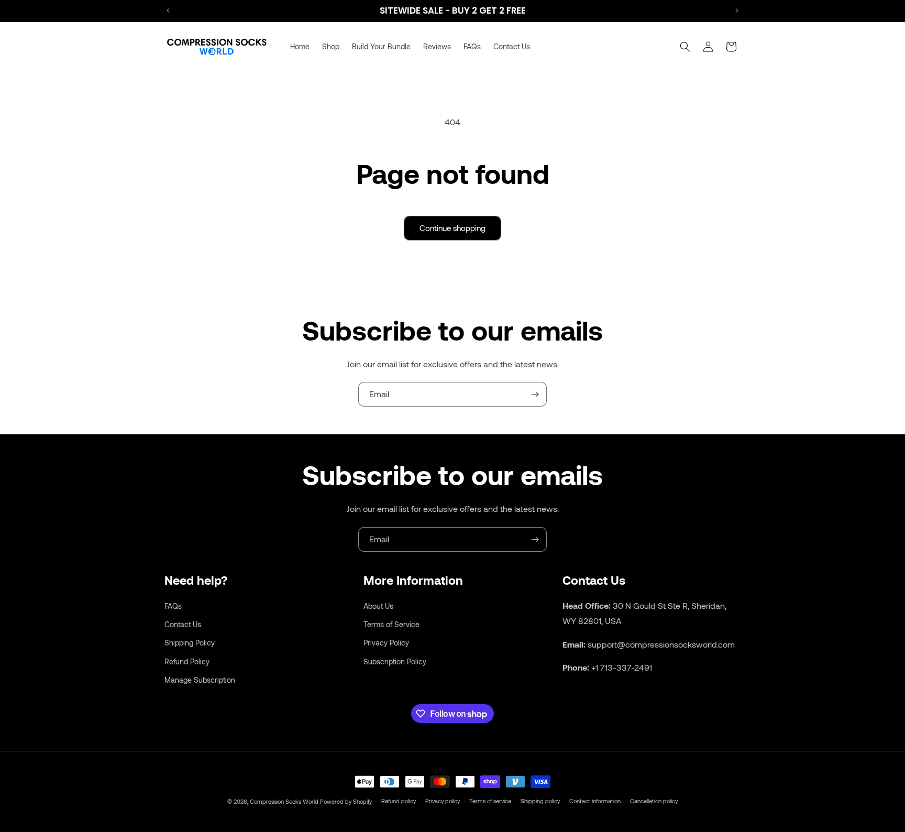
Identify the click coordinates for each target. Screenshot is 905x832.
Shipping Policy (189, 642)
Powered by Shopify (346, 801)
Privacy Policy (386, 642)
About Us (378, 605)
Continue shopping (452, 228)
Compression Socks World (284, 801)
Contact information (595, 800)
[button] (685, 46)
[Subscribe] (534, 394)
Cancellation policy (654, 800)
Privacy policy (442, 800)
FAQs (173, 605)
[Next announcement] (736, 10)
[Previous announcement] (168, 10)
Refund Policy (186, 660)
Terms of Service (391, 624)
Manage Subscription (199, 679)
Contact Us (182, 624)
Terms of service (490, 800)
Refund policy (398, 800)
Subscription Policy (394, 660)
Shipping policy (540, 800)
